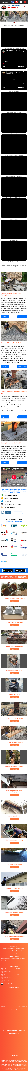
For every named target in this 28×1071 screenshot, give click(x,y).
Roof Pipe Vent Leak (16, 963)
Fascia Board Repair (15, 960)
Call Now (6, 316)
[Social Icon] (14, 525)
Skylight (23, 950)
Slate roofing (12, 950)
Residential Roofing (20, 948)
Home (4, 948)
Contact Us (20, 953)
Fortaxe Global (20, 1069)
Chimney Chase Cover (6, 963)
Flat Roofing (14, 953)
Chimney (18, 950)
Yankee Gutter (8, 953)
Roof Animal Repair (15, 958)
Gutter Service (6, 950)
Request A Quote (21, 316)
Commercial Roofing (11, 948)
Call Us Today (18, 512)
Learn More (14, 601)
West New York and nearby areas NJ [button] (14, 1053)
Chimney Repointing (5, 960)
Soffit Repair (22, 958)
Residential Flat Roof (5, 958)
